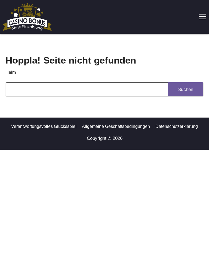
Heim (10, 72)
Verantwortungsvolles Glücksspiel (43, 126)
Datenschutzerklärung (176, 126)
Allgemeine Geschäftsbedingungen (116, 126)
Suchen (185, 89)
